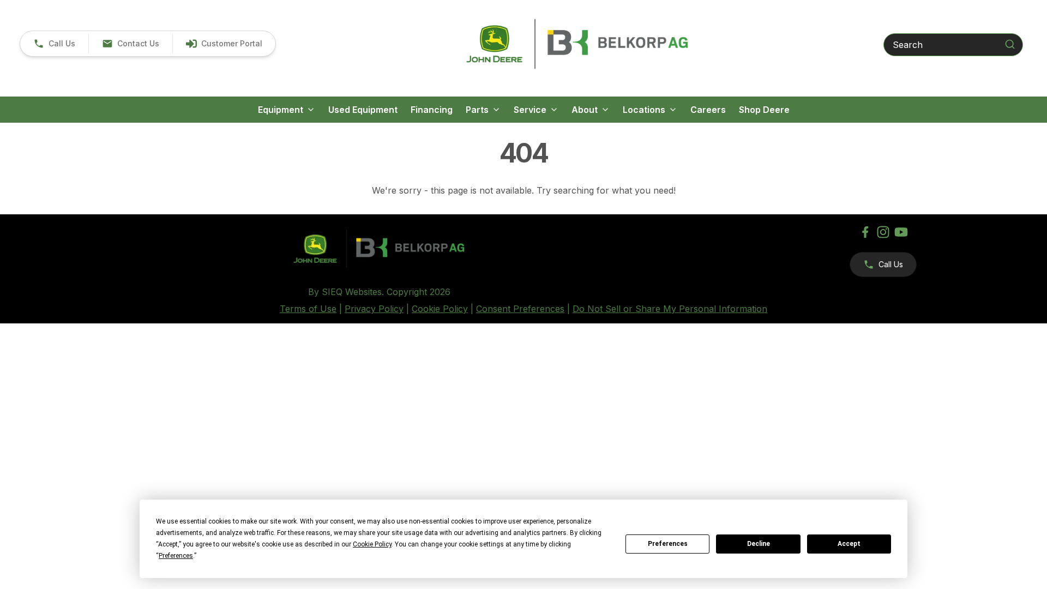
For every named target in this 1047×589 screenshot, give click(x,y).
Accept (849, 544)
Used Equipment (363, 109)
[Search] (1010, 44)
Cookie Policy (440, 308)
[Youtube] (901, 232)
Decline (758, 544)
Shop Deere (764, 109)
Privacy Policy (374, 308)
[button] (54, 43)
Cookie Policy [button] (372, 544)
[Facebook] (865, 232)
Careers (708, 109)
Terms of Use (308, 308)
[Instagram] (883, 232)
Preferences (668, 544)
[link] (223, 43)
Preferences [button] (176, 556)
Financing (432, 109)
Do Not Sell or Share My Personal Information (670, 308)
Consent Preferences (520, 308)
